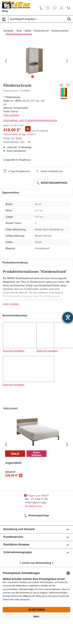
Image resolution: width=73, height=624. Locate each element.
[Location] (47, 7)
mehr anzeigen (11, 115)
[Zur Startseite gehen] (16, 5)
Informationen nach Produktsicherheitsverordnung (30, 120)
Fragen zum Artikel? (38, 495)
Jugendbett (13, 463)
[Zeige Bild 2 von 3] (36, 77)
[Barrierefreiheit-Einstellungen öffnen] (68, 317)
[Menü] (4, 19)
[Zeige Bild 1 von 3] (32, 77)
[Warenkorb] (68, 7)
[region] (36, 60)
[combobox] (36, 19)
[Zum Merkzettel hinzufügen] (68, 85)
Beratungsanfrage (53, 182)
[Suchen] (69, 19)
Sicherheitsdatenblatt (14, 315)
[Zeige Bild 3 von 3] (40, 77)
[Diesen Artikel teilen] (61, 85)
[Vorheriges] (5, 60)
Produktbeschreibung (15, 262)
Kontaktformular (33, 506)
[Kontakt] (41, 7)
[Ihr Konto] (61, 7)
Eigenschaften (10, 192)
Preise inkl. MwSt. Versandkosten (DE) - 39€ (17, 140)
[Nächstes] (67, 60)
